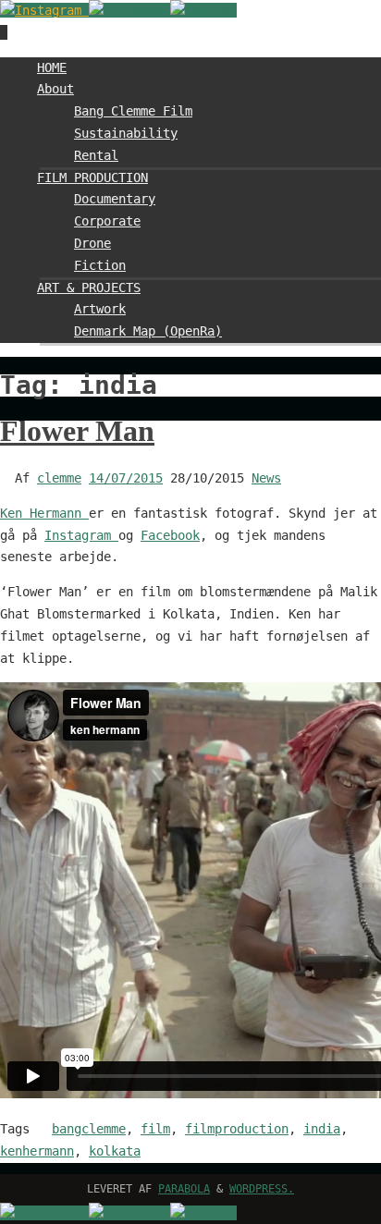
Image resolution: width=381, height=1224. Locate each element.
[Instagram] (44, 10)
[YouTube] (203, 10)
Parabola (184, 1188)
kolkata (115, 1151)
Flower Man (77, 430)
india (321, 1128)
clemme (59, 478)
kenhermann (37, 1151)
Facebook (170, 535)
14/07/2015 (126, 478)
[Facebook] (129, 10)
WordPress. (261, 1188)
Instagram (81, 535)
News (266, 478)
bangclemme (89, 1128)
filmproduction (237, 1128)
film (155, 1128)
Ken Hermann (44, 513)
